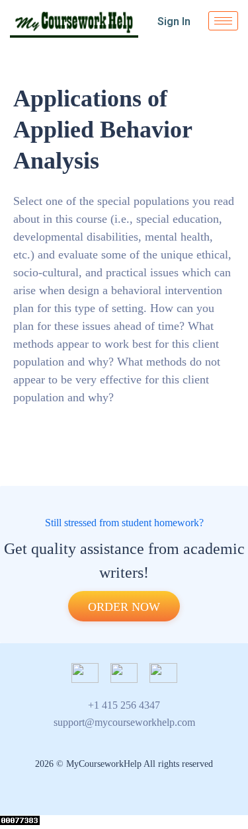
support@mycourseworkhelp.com (124, 722)
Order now (124, 606)
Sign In (173, 21)
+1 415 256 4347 (124, 705)
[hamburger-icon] (223, 20)
